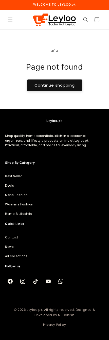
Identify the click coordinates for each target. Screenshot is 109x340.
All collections (16, 256)
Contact (11, 237)
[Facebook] (10, 281)
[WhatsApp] (61, 281)
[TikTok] (35, 281)
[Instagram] (23, 281)
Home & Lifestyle (18, 214)
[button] (10, 19)
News (9, 247)
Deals (9, 186)
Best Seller (13, 176)
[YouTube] (48, 281)
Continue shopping (54, 85)
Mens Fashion (16, 195)
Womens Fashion (19, 204)
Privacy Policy (54, 324)
